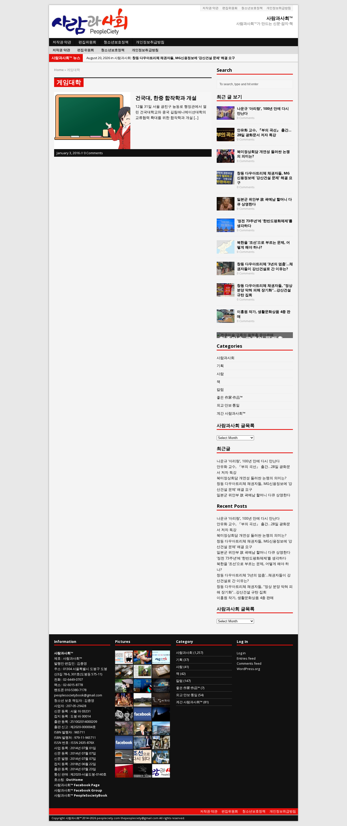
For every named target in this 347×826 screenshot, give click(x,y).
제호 (57, 658)
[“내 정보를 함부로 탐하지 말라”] (124, 760)
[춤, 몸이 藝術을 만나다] (142, 774)
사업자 (59, 706)
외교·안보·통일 (228, 405)
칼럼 (220, 389)
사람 (220, 373)
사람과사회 (225, 357)
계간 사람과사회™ (231, 413)
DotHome (74, 779)
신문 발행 (61, 758)
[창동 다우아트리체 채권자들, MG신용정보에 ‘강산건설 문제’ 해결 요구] (225, 181)
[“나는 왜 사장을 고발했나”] (142, 732)
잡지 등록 (61, 716)
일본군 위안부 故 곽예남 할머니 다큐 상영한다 (264, 201)
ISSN (57, 742)
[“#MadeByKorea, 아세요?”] (142, 718)
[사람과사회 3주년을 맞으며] (161, 774)
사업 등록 (61, 748)
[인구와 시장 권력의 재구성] (161, 689)
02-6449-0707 (73, 679)
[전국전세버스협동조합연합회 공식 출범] (124, 774)
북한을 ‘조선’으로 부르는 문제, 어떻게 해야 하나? (263, 244)
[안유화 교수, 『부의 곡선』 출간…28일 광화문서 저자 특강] (225, 138)
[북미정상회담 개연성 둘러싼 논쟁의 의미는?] (225, 159)
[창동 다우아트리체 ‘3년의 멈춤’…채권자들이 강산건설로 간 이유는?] (225, 272)
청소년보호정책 (252, 8)
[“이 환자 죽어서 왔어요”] (124, 718)
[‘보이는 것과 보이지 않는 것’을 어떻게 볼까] (161, 718)
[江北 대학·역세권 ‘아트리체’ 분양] (161, 732)
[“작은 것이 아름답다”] (161, 675)
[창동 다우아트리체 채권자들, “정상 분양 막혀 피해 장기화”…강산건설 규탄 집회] (225, 293)
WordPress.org (248, 668)
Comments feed (249, 663)
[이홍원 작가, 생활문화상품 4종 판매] (225, 320)
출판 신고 (61, 727)
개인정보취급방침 (278, 8)
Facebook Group (88, 790)
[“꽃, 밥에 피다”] (161, 703)
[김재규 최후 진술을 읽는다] (160, 760)
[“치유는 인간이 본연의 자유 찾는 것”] (124, 689)
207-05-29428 (76, 706)
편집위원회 (230, 8)
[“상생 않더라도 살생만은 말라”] (142, 675)
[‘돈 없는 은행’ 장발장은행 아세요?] (124, 661)
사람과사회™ (72, 658)
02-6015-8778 (73, 684)
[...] (196, 117)
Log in (241, 653)
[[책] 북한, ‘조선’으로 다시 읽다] (142, 760)
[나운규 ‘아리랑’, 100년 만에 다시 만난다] (225, 116)
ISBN (57, 732)
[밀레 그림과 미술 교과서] (161, 746)
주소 (57, 668)
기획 (220, 365)
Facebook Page (87, 785)
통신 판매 (61, 774)
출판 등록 (61, 721)
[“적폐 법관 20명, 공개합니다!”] (142, 746)
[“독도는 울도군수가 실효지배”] (124, 732)
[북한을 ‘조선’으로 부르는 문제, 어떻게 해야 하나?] (225, 250)
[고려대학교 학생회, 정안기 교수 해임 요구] (142, 703)
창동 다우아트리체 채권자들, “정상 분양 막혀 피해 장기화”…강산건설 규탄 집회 (264, 290)
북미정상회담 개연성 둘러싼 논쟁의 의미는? (263, 154)
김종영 (82, 663)
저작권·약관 (210, 8)
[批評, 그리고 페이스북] (124, 746)
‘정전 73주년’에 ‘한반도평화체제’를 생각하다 (264, 223)
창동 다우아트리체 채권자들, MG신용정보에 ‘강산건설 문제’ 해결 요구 (264, 178)
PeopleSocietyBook (90, 795)
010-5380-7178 (75, 690)
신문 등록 (61, 711)
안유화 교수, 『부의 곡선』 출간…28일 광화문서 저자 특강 (264, 132)
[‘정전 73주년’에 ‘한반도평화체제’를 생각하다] (225, 229)
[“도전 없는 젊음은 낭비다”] (142, 661)
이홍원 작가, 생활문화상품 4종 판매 (263, 314)
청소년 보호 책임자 (68, 700)
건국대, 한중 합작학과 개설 (166, 97)
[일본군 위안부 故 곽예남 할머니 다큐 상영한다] (225, 207)
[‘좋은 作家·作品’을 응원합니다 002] (161, 661)
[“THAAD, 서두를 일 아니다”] (124, 675)
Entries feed (246, 658)
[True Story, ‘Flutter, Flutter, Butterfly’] (142, 689)
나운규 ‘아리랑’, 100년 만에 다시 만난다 (263, 110)
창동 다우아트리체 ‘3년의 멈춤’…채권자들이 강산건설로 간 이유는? (265, 266)
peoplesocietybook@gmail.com (78, 695)
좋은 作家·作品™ (230, 397)
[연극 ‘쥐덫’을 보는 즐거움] (124, 703)
